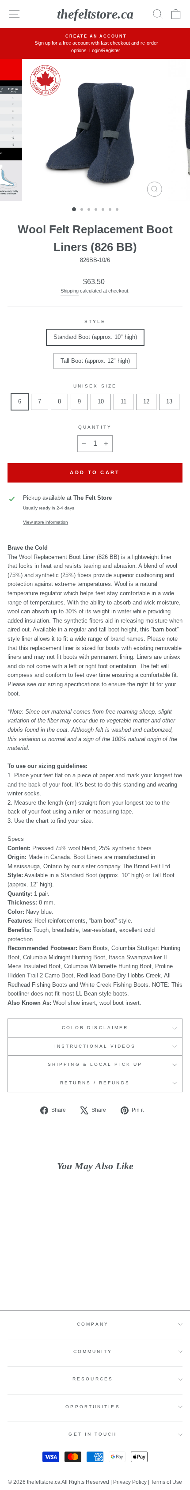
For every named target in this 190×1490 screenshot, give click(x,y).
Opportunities (92, 1406)
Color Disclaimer (95, 1027)
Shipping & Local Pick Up (95, 1064)
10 (101, 401)
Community (93, 1351)
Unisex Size (95, 386)
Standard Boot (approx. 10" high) (95, 337)
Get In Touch (92, 1434)
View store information (45, 522)
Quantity (95, 427)
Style (95, 321)
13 (169, 401)
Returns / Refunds (95, 1082)
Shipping (70, 290)
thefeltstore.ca (95, 14)
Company (93, 1324)
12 (146, 401)
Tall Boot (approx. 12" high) (95, 360)
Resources (92, 1378)
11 (123, 401)
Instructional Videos (95, 1046)
